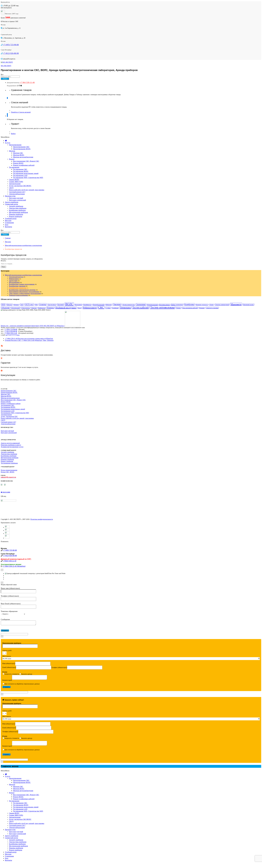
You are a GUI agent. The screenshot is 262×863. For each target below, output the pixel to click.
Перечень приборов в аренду (11, 445)
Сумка (108, 308)
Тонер (178, 308)
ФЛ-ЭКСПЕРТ (6, 66)
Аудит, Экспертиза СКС (9, 416)
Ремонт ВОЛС (18, 163)
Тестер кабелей (140, 307)
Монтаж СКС (18, 153)
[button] (5, 137)
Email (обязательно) (9, 667)
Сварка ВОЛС (14, 180)
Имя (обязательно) (8, 663)
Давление (117, 304)
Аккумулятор (52, 304)
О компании (9, 223)
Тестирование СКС (20, 169)
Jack (21, 304)
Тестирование (14, 167)
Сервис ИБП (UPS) (16, 182)
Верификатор (87, 304)
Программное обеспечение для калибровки (24, 291)
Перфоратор (41, 308)
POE (36, 304)
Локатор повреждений (222, 304)
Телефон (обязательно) (59, 667)
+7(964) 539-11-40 (9, 561)
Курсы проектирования (9, 470)
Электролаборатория (17, 194)
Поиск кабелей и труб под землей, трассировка (26, 190)
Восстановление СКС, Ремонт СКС (26, 161)
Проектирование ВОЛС (22, 149)
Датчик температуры (128, 304)
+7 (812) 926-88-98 (10, 331)
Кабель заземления (177, 304)
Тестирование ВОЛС (20, 171)
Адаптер (42, 304)
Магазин (8, 221)
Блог (6, 225)
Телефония (115, 308)
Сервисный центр (11, 204)
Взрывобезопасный (98, 304)
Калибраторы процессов (17, 288)
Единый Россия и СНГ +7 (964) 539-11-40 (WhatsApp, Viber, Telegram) (29, 340)
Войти (13, 133)
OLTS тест (29, 304)
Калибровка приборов (17, 210)
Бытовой (61, 304)
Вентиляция (78, 304)
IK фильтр (16, 304)
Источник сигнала (164, 304)
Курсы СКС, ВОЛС (7, 472)
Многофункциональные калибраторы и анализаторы (23, 275)
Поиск (5, 78)
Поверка (50, 308)
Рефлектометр (14, 279)
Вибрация (108, 304)
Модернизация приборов (18, 212)
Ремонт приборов (15, 216)
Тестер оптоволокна (162, 307)
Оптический (15, 308)
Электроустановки (212, 308)
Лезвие (211, 304)
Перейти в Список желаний (21, 112)
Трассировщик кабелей (190, 308)
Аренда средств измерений (10, 443)
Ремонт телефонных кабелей (23, 165)
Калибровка (189, 304)
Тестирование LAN (20, 175)
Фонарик (201, 308)
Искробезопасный (152, 304)
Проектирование (15, 145)
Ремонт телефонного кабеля (10, 403)
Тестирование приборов (9, 463)
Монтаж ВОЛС (18, 155)
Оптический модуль (16, 277)
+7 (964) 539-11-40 (10, 333)
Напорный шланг (248, 304)
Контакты (8, 227)
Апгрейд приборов (16, 206)
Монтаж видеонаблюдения (23, 157)
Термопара (125, 307)
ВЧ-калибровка (14, 282)
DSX (3, 304)
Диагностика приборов (17, 208)
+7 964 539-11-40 (27, 82)
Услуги (7, 143)
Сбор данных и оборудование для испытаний (25, 293)
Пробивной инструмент (65, 308)
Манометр (236, 304)
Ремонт (11, 159)
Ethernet (9, 304)
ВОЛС (69, 304)
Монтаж (12, 151)
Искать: (3, 261)
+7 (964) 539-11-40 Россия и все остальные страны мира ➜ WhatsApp (29, 338)
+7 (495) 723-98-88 (10, 329)
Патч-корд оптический (17, 200)
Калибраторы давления (17, 286)
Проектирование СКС (21, 147)
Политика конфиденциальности (41, 519)
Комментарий (7, 680)
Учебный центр (10, 218)
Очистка (33, 308)
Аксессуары (13, 280)
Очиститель (25, 308)
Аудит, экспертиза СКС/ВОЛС (20, 186)
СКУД (11, 188)
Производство (10, 196)
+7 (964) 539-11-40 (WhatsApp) (14, 566)
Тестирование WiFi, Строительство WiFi (28, 177)
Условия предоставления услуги (12, 447)
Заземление (141, 304)
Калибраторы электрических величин (22, 290)
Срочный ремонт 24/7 (17, 192)
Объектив (5, 308)
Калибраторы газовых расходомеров (21, 284)
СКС (101, 307)
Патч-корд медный (16, 198)
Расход (79, 308)
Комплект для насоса (202, 304)
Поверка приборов (16, 214)
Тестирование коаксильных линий (25, 173)
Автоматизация (14, 184)
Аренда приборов (11, 202)
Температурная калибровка (18, 295)
